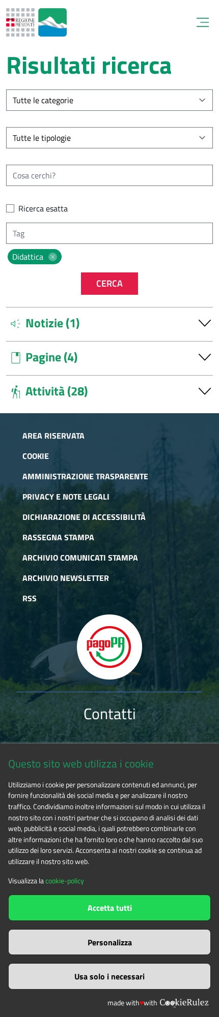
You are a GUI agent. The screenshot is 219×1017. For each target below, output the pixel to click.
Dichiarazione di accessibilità (84, 517)
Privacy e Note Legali (66, 496)
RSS (29, 598)
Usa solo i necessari (109, 976)
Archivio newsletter (65, 578)
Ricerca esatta (43, 208)
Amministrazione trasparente (85, 476)
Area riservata (53, 435)
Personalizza (110, 942)
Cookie (35, 456)
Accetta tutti (110, 908)
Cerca (109, 283)
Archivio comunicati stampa (80, 557)
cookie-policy (64, 880)
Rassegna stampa (58, 537)
